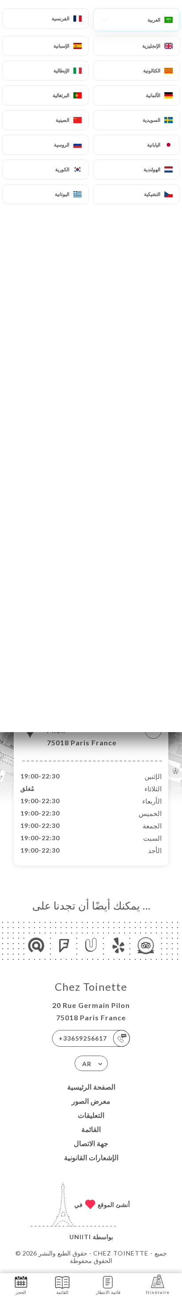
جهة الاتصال (91, 1143)
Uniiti (80, 1237)
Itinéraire (158, 1292)
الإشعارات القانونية (91, 1157)
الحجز (20, 1292)
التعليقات (91, 1115)
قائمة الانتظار (108, 1292)
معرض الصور (91, 1101)
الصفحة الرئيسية (91, 1087)
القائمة (91, 1129)
